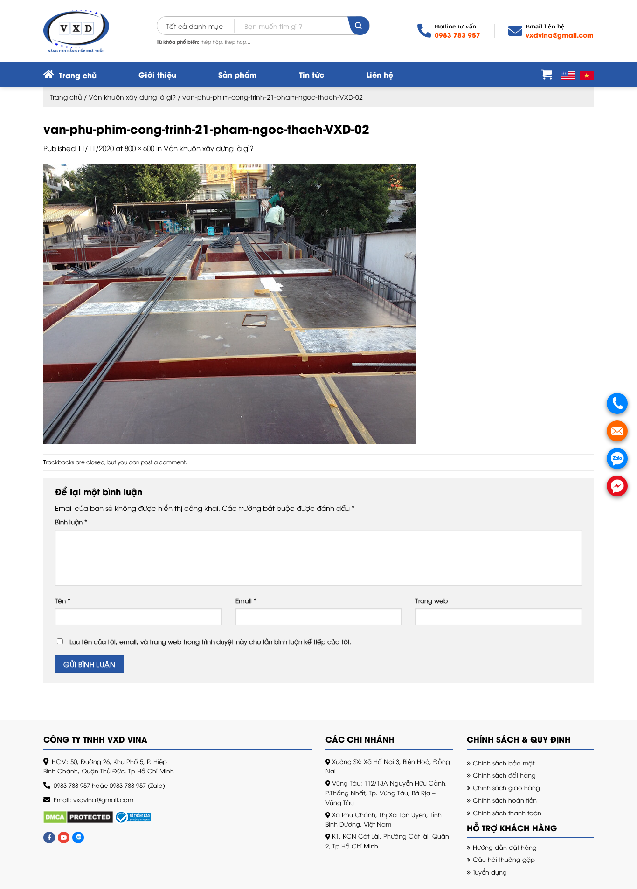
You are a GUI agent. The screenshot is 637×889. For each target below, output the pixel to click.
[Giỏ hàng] (546, 74)
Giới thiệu (157, 74)
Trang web (431, 600)
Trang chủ (66, 96)
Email (245, 600)
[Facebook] (49, 837)
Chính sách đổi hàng (504, 775)
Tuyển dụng (490, 872)
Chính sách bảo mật (503, 762)
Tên (62, 600)
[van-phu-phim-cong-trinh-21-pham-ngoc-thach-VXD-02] (229, 302)
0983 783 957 (457, 35)
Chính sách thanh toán (507, 812)
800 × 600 (139, 147)
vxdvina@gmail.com (560, 35)
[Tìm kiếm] (358, 25)
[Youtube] (63, 837)
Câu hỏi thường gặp (504, 859)
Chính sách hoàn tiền (505, 800)
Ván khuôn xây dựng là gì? (132, 96)
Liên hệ (379, 74)
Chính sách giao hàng (506, 787)
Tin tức (311, 74)
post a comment (163, 462)
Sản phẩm (237, 74)
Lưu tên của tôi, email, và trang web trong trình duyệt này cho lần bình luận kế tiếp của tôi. (210, 641)
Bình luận (71, 521)
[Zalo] (78, 837)
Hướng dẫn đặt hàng (505, 847)
